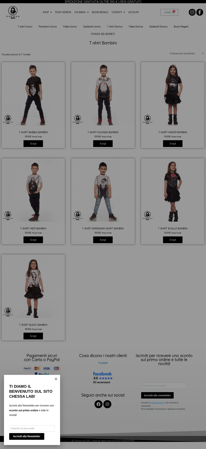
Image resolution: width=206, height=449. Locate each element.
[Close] (56, 378)
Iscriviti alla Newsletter (26, 436)
